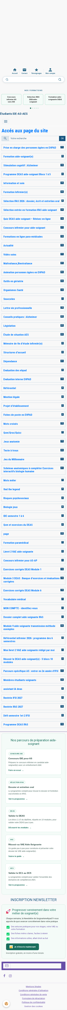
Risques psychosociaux (16, 498)
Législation (9, 325)
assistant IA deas (12, 688)
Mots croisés (10, 423)
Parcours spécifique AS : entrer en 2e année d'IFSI (30, 671)
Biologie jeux (10, 507)
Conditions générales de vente (33, 994)
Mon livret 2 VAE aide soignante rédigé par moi (29, 650)
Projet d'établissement (16, 405)
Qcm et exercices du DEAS (18, 524)
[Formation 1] (30, 108)
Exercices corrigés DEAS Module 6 (22, 590)
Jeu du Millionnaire (13, 459)
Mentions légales (33, 987)
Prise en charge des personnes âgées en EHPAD (29, 147)
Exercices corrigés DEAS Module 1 (22, 569)
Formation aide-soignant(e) (18, 156)
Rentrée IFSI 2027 (12, 697)
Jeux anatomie (11, 441)
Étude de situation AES (16, 334)
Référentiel (9, 388)
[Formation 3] (34, 108)
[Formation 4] (36, 108)
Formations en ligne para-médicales (23, 236)
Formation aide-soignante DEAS (55, 98)
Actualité (8, 245)
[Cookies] (6, 1003)
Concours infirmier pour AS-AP (20, 560)
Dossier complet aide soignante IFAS (23, 617)
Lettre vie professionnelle (17, 308)
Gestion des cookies (33, 1006)
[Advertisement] (33, 33)
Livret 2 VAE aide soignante (18, 551)
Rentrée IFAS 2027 (13, 706)
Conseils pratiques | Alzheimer (20, 316)
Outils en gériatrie (13, 281)
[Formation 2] (32, 108)
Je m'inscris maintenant (25, 947)
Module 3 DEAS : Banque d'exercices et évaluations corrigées (31, 580)
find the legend (11, 489)
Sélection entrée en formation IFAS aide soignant (30, 210)
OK (62, 138)
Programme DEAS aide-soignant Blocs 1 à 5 (27, 174)
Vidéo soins (9, 254)
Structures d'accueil (14, 352)
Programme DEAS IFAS (15, 724)
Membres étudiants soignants (19, 680)
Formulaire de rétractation (33, 998)
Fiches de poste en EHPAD (17, 414)
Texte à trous (10, 450)
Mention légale (11, 397)
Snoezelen (9, 299)
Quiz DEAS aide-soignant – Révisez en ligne (27, 218)
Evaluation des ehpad (15, 370)
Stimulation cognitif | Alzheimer (20, 165)
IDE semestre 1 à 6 (13, 515)
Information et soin (13, 183)
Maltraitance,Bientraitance (17, 263)
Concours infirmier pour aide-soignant (24, 227)
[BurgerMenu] (5, 121)
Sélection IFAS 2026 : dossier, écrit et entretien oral (31, 201)
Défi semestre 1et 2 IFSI (16, 715)
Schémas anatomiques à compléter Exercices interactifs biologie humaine (28, 470)
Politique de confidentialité (33, 1002)
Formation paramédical (16, 542)
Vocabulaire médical (14, 599)
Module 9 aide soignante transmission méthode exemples (29, 627)
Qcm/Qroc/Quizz (12, 432)
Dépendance (10, 361)
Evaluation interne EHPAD (17, 379)
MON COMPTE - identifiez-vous (20, 608)
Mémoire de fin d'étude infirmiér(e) (22, 343)
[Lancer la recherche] (59, 79)
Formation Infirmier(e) (15, 192)
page (6, 533)
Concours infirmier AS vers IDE (11, 99)
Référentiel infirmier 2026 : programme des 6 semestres (28, 640)
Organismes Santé (13, 290)
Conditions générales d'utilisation (33, 990)
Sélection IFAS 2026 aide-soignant (33, 99)
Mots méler (9, 480)
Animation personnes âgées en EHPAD (24, 272)
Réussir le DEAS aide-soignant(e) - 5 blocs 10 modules (28, 660)
